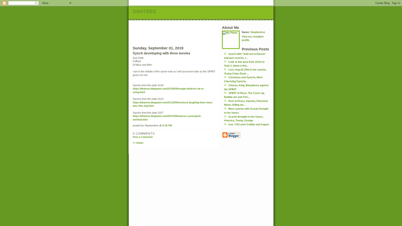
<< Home (138, 142)
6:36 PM (167, 125)
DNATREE (144, 11)
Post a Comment (143, 137)
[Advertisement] (209, 29)
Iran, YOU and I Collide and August (248, 124)
